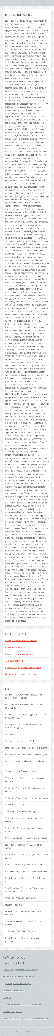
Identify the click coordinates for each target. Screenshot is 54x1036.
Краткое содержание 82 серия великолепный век (22, 1004)
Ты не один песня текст (14, 661)
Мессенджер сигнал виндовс (14, 990)
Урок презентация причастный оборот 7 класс (23, 668)
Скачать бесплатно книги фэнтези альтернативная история (25, 1018)
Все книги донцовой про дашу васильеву (18, 976)
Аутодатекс (7, 998)
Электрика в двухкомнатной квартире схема (20, 970)
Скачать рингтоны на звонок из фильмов (21, 641)
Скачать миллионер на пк (15, 647)
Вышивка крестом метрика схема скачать (21, 654)
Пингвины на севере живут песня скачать (21, 674)
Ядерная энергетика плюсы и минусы (17, 984)
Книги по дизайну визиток (12, 1012)
